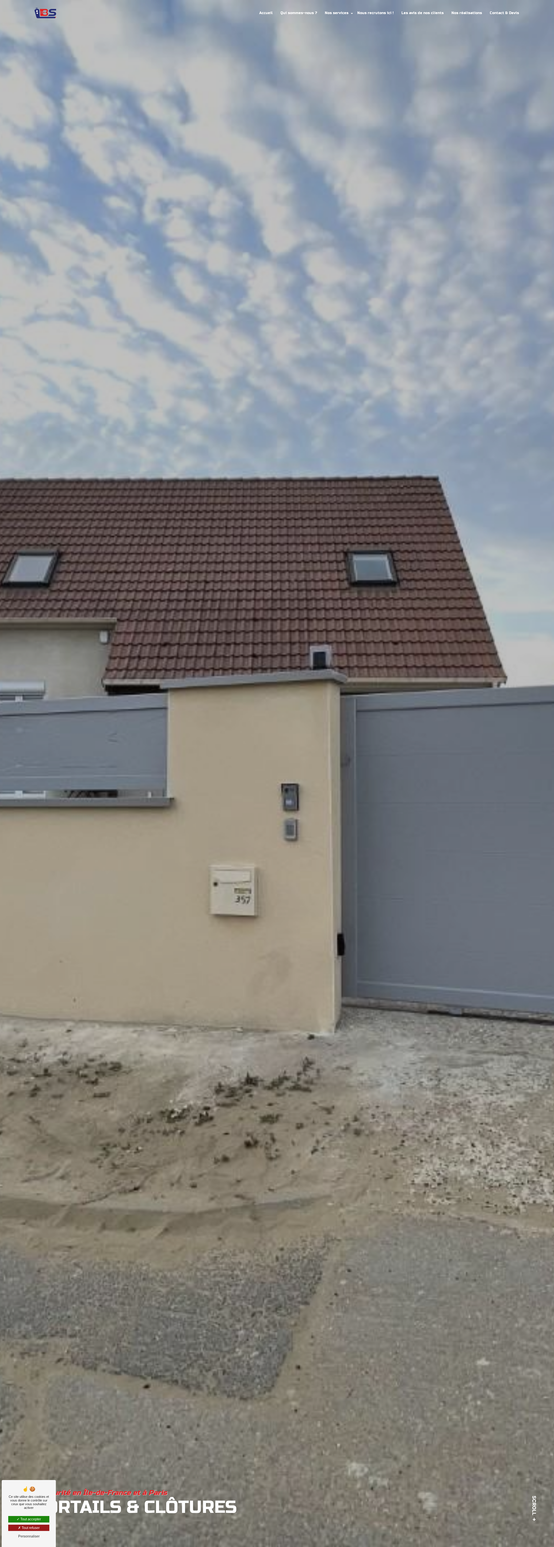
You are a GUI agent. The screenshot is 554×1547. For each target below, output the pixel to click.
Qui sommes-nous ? (298, 13)
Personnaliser (29, 1536)
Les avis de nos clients (422, 13)
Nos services (336, 13)
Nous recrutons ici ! (375, 13)
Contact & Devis (504, 13)
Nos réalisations (466, 13)
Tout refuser (30, 1528)
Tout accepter (30, 1519)
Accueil (266, 13)
